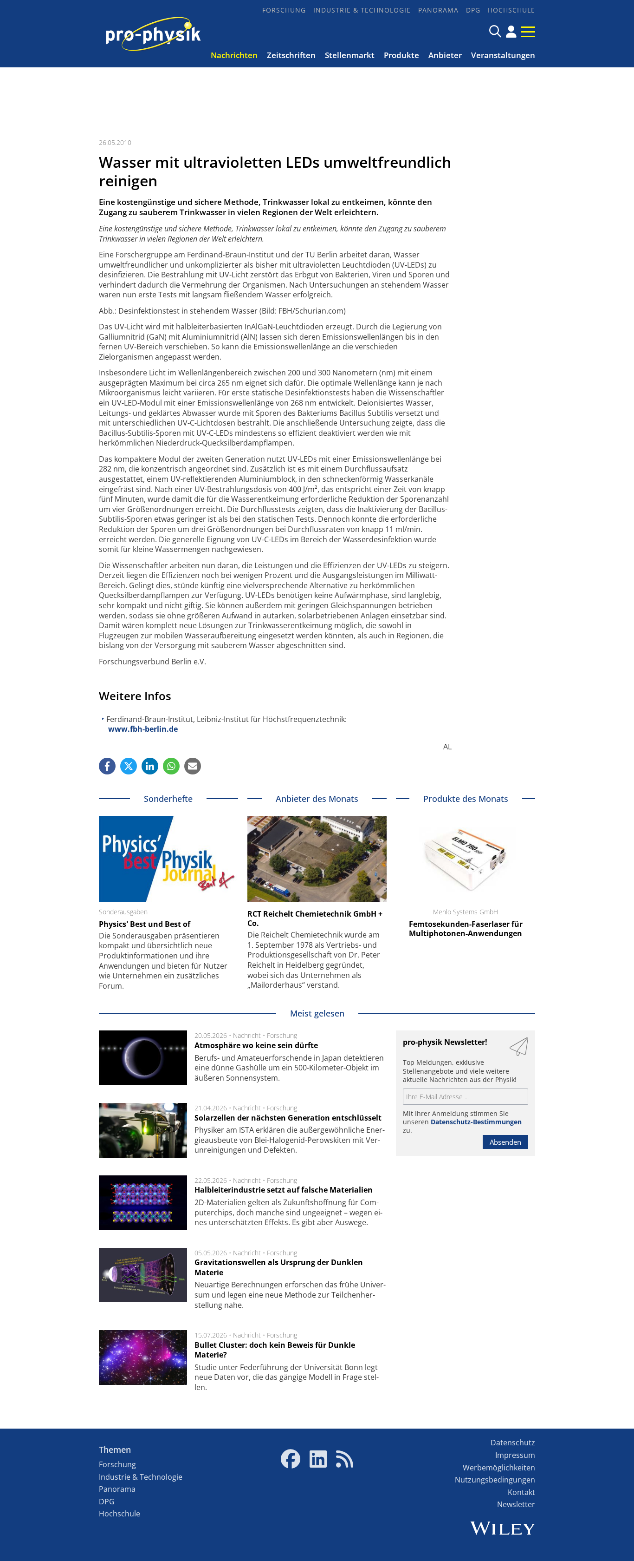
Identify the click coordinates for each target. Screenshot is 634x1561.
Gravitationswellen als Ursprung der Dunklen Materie (278, 1267)
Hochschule (511, 10)
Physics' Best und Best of (144, 924)
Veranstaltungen (503, 55)
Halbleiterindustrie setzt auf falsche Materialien (283, 1190)
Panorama (438, 10)
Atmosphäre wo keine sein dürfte (256, 1045)
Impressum (515, 1455)
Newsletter (516, 1504)
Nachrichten (234, 55)
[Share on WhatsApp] (171, 766)
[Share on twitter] (128, 766)
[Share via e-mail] (192, 766)
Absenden (505, 1142)
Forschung (284, 10)
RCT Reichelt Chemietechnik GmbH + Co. (314, 918)
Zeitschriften (291, 55)
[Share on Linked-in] (150, 766)
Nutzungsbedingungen (495, 1480)
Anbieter (445, 55)
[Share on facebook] (107, 766)
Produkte (401, 55)
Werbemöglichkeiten (499, 1468)
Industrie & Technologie (362, 10)
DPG (473, 10)
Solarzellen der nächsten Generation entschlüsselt (288, 1118)
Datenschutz (513, 1442)
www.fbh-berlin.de (143, 729)
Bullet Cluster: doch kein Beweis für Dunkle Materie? (274, 1350)
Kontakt (521, 1492)
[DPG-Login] (511, 31)
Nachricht (247, 1035)
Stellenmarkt (350, 55)
